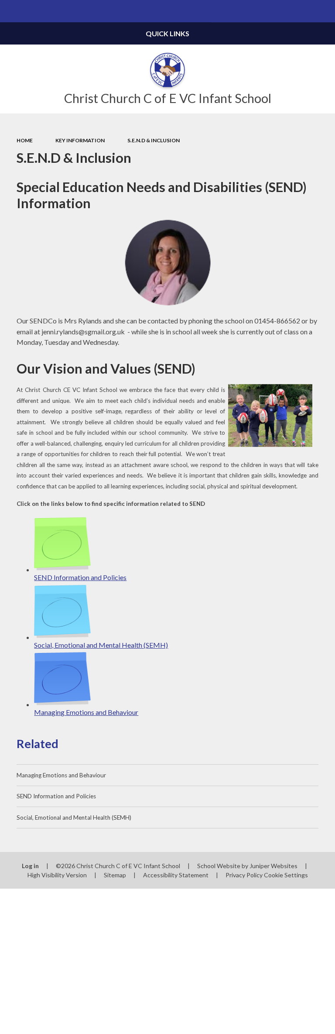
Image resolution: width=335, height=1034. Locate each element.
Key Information (80, 140)
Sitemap (115, 875)
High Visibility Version (57, 875)
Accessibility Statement (176, 875)
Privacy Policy (244, 875)
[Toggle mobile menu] (11, 11)
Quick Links (167, 33)
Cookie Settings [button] (286, 875)
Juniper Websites (273, 865)
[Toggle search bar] (324, 11)
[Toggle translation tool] (302, 11)
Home (25, 140)
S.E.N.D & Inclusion (153, 140)
